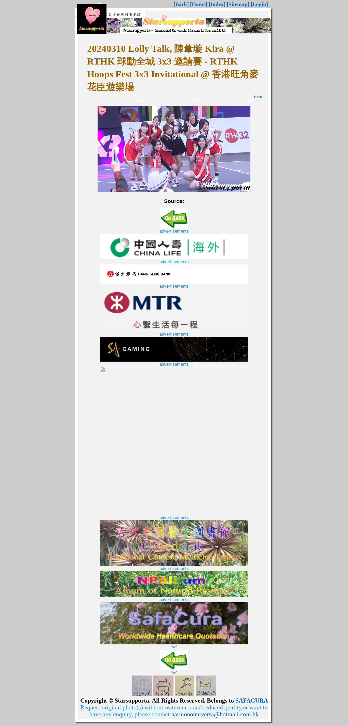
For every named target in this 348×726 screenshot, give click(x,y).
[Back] (181, 4)
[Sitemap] (238, 4)
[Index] (217, 4)
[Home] (198, 4)
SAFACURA (251, 700)
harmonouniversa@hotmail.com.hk (215, 714)
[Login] (259, 4)
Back (258, 97)
